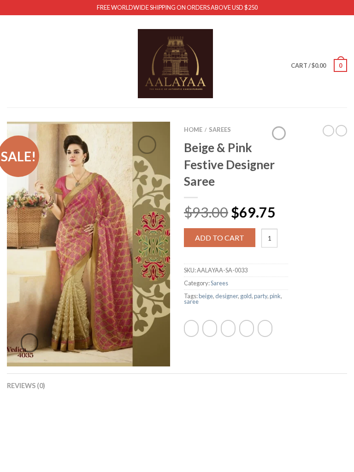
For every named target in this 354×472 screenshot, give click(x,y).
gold (246, 296)
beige (206, 296)
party (260, 296)
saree (191, 301)
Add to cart (219, 237)
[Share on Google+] (265, 328)
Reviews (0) (26, 385)
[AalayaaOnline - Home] (175, 61)
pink (275, 296)
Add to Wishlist (147, 145)
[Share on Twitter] (209, 328)
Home (193, 129)
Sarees (220, 129)
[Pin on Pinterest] (246, 328)
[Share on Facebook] (191, 328)
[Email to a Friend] (228, 328)
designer (226, 296)
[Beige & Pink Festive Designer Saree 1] (88, 242)
